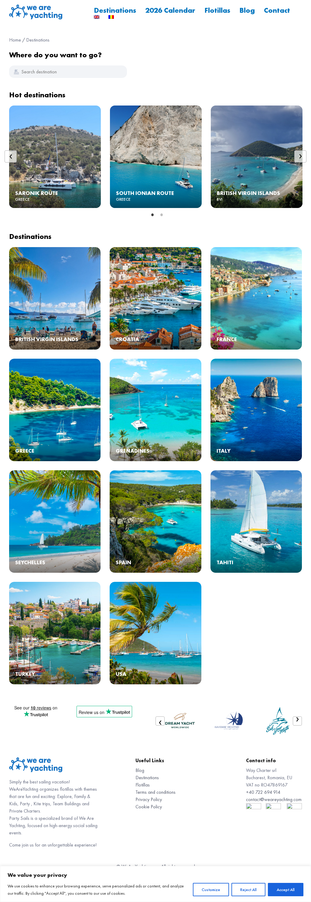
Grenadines (132, 450)
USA (121, 673)
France (227, 339)
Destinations (115, 10)
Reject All (248, 889)
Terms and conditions (155, 792)
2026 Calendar (170, 10)
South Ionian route (145, 192)
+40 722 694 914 (263, 792)
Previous (11, 156)
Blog (247, 10)
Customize (211, 889)
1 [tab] (151, 215)
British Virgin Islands (248, 192)
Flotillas (217, 10)
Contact (277, 10)
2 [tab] (160, 215)
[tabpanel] (55, 158)
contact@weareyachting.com (274, 799)
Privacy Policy (148, 799)
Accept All (286, 889)
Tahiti (225, 562)
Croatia (127, 339)
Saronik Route (36, 192)
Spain (123, 562)
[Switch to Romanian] (111, 17)
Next (300, 156)
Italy (224, 450)
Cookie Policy (148, 806)
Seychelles (30, 562)
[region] (155, 884)
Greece (24, 450)
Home (15, 40)
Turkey (25, 673)
